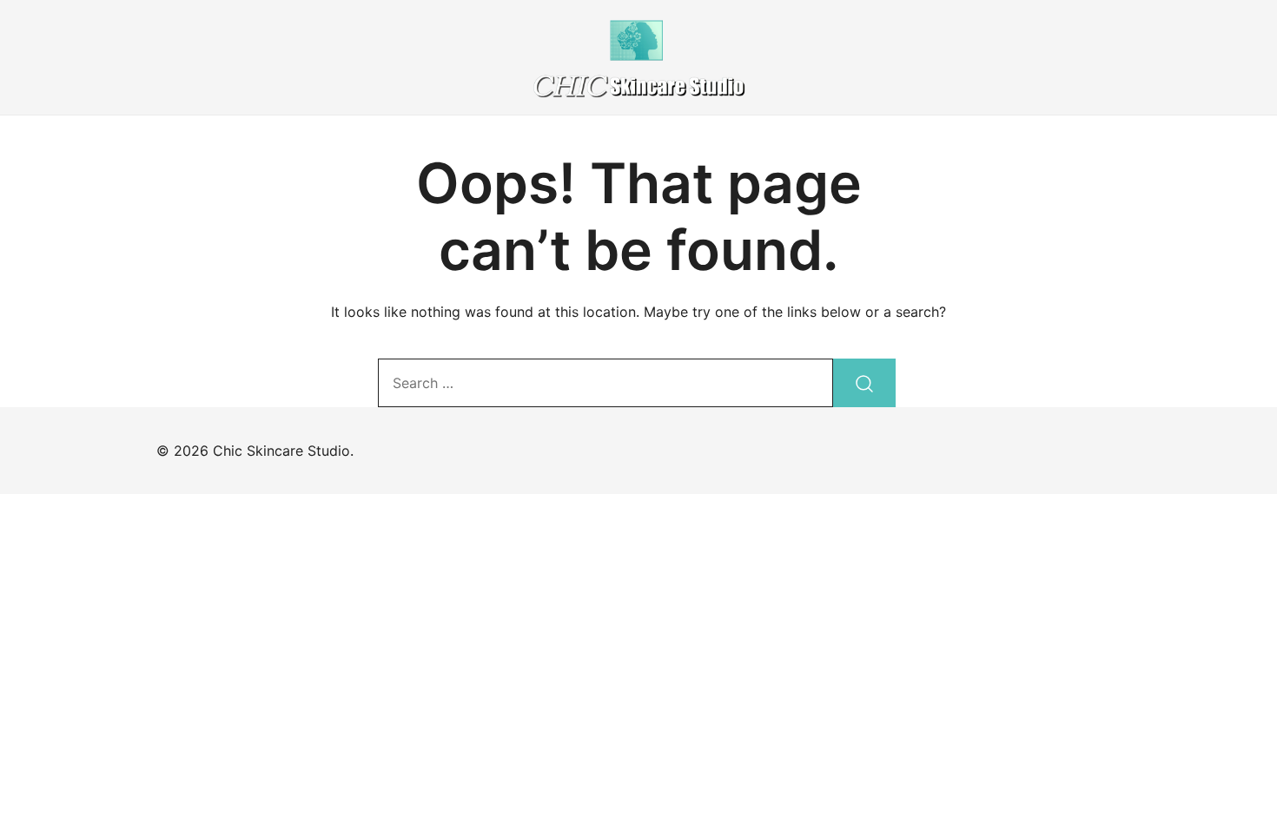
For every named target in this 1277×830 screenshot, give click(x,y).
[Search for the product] (864, 383)
